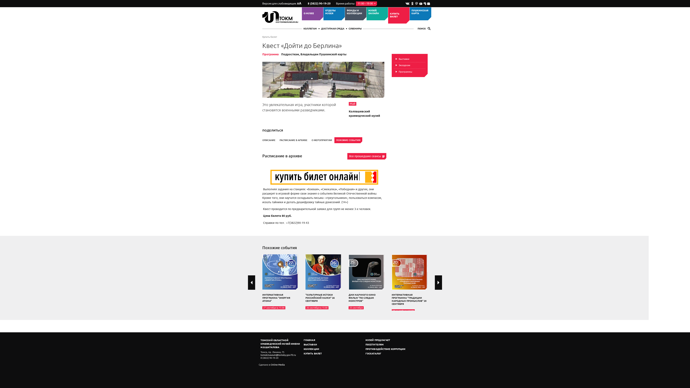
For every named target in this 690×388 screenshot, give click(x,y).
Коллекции (311, 349)
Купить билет (394, 15)
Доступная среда (332, 29)
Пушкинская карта (419, 12)
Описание (268, 140)
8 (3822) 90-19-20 (319, 4)
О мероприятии (322, 140)
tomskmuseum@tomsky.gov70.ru (278, 355)
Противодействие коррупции (385, 349)
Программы (405, 71)
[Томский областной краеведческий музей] (280, 17)
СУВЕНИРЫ (355, 29)
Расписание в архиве (293, 140)
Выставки (404, 59)
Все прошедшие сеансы (365, 156)
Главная (309, 340)
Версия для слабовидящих (281, 3)
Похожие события (348, 140)
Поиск (422, 28)
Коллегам (310, 29)
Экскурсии (404, 65)
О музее (309, 13)
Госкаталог (373, 353)
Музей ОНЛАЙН (373, 12)
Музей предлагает (377, 340)
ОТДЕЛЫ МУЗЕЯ (330, 12)
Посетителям (374, 344)
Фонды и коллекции (354, 12)
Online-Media (278, 364)
